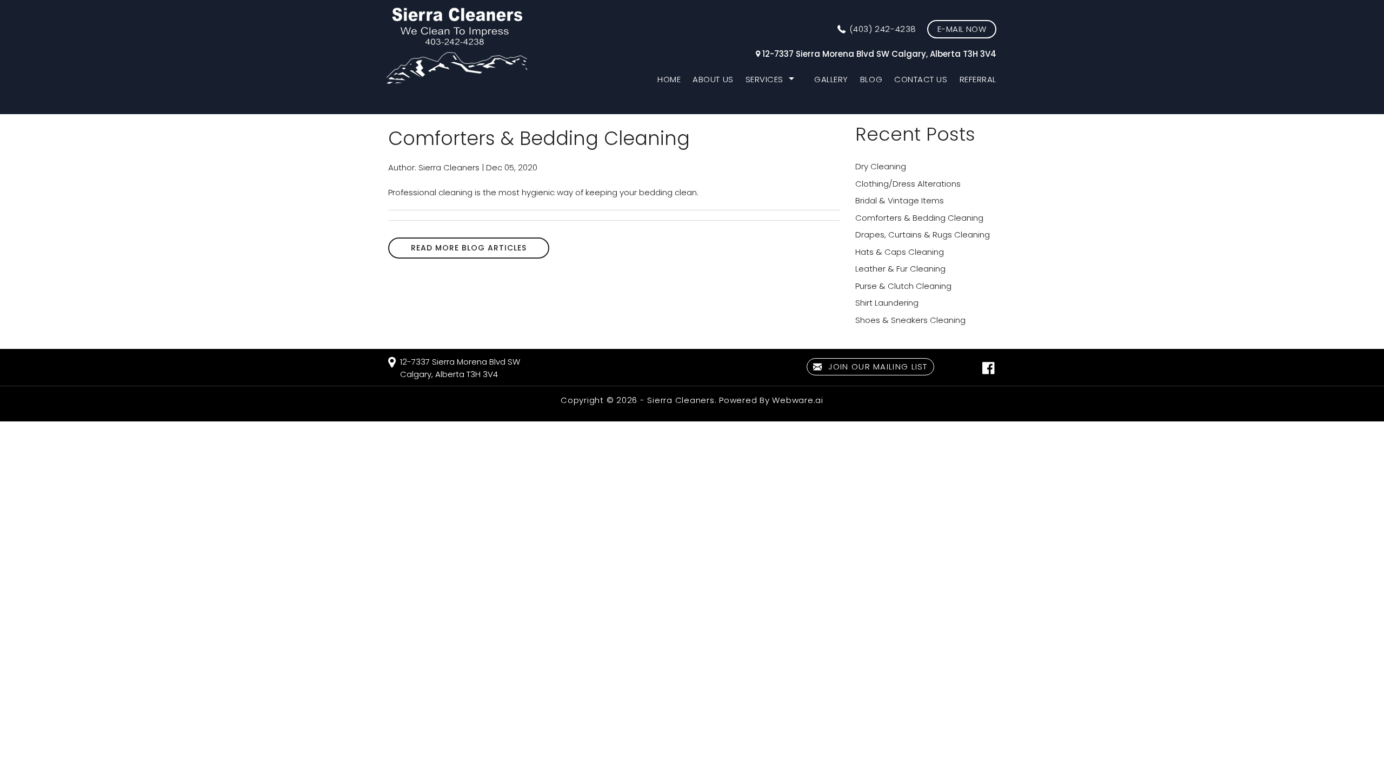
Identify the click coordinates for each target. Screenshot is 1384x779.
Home (669, 79)
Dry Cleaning (880, 166)
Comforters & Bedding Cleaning (919, 217)
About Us (713, 79)
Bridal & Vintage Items (899, 200)
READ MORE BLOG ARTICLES (469, 247)
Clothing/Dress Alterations (908, 183)
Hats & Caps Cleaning (899, 252)
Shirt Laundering (887, 302)
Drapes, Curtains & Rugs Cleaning (922, 234)
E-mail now (961, 29)
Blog (871, 79)
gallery (831, 79)
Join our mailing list (877, 366)
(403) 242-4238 (882, 29)
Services (764, 79)
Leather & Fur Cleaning (900, 268)
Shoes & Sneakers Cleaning (910, 320)
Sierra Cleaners (680, 400)
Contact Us (921, 79)
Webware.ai (797, 400)
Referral (978, 79)
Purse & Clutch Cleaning (903, 286)
